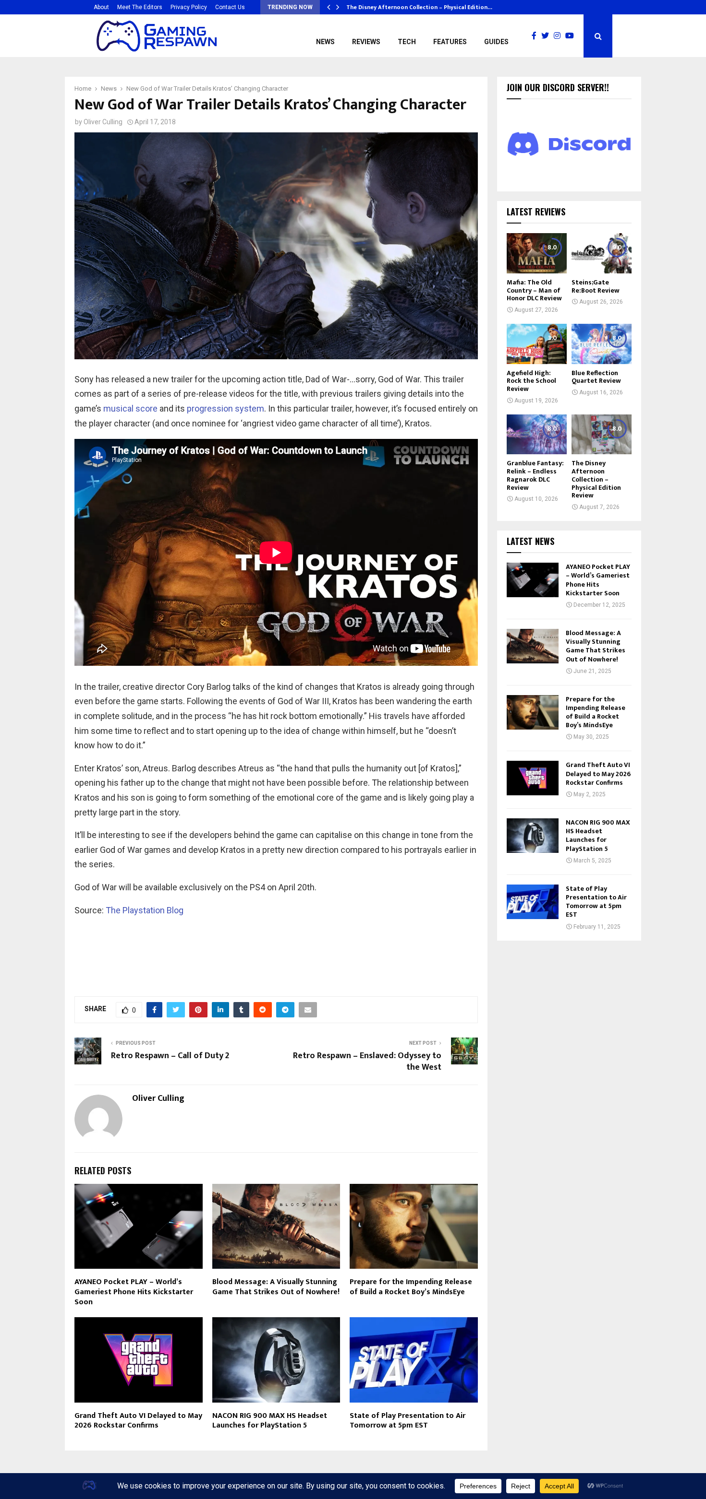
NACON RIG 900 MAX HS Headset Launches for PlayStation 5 (269, 1420)
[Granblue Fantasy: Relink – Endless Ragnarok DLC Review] (537, 434)
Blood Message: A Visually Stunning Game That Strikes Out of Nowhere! (276, 1286)
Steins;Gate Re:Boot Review (596, 286)
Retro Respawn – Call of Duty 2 (170, 1056)
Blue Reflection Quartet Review (596, 377)
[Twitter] (547, 36)
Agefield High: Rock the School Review (531, 381)
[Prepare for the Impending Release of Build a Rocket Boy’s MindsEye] (533, 712)
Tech (407, 42)
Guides (496, 42)
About (101, 7)
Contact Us (230, 7)
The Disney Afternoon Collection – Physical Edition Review (596, 479)
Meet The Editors (139, 7)
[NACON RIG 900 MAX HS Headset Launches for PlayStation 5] (533, 835)
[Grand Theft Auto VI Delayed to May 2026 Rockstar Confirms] (533, 778)
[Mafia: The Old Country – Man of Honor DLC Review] (537, 253)
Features (450, 42)
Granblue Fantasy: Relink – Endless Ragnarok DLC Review (535, 475)
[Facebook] (536, 36)
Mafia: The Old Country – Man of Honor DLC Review (534, 290)
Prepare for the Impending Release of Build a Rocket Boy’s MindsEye (411, 1286)
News (325, 42)
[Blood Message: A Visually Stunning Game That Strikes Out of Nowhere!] (533, 646)
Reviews (366, 42)
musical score (130, 408)
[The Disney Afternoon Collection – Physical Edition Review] (602, 434)
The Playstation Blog (144, 910)
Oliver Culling (103, 122)
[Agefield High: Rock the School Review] (537, 344)
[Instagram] (559, 36)
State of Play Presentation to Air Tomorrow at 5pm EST (407, 1420)
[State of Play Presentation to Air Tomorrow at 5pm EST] (533, 902)
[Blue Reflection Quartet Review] (602, 344)
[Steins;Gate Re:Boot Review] (602, 253)
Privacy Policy (188, 7)
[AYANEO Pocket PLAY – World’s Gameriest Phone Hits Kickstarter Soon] (533, 580)
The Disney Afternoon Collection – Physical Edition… (419, 7)
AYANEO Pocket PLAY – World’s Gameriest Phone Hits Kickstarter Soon (133, 1292)
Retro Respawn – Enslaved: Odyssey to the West (367, 1061)
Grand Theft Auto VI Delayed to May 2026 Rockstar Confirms (138, 1420)
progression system (225, 408)
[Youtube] (572, 36)
